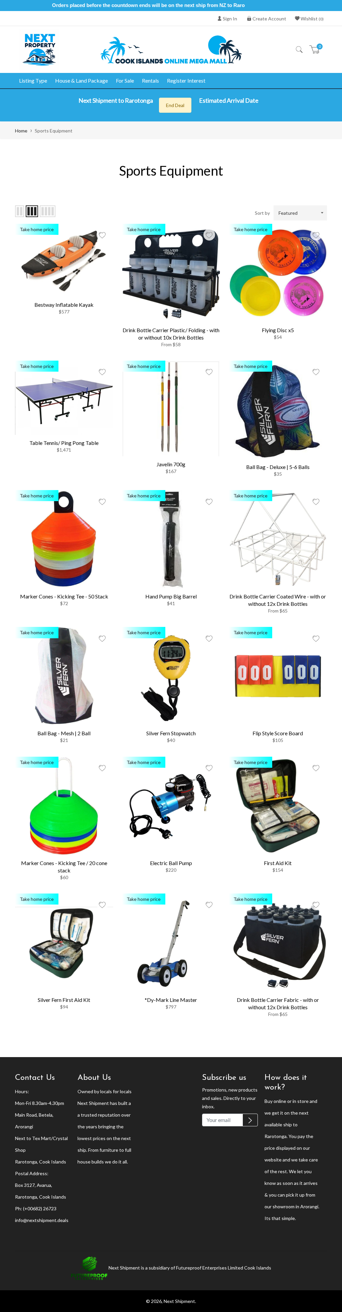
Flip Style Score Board (277, 733)
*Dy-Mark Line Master (171, 1000)
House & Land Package (81, 80)
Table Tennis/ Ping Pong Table (64, 443)
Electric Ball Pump (171, 863)
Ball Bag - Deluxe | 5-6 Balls (278, 467)
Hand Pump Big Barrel (171, 596)
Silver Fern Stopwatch (171, 733)
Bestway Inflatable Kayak (64, 304)
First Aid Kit (278, 863)
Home (21, 130)
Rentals (150, 80)
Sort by (262, 213)
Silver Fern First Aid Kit (64, 1000)
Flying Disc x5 (278, 330)
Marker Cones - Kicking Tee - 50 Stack (64, 596)
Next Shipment (179, 1301)
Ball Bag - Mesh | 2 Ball (64, 733)
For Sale (125, 80)
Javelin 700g (171, 464)
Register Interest (186, 80)
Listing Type (33, 80)
